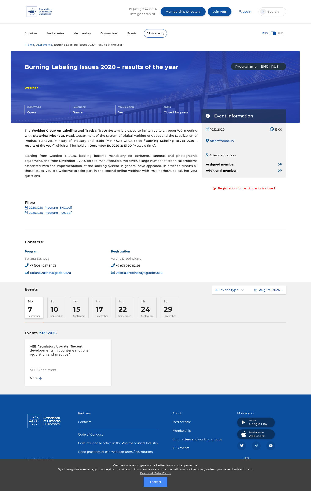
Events (132, 33)
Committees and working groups (197, 439)
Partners (84, 413)
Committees (109, 33)
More (34, 378)
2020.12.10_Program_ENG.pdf (50, 208)
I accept (155, 482)
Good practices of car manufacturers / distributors (115, 452)
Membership (82, 33)
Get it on (258, 422)
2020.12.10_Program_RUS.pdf (50, 213)
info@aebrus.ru (142, 14)
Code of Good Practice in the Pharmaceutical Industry (118, 443)
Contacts (84, 422)
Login (247, 12)
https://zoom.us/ (222, 141)
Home (29, 44)
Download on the (257, 434)
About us (31, 33)
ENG (264, 67)
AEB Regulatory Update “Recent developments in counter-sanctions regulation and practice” (59, 350)
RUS (275, 67)
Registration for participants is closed (246, 188)
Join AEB (219, 12)
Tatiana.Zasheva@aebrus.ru (50, 273)
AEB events (44, 44)
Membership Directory (183, 12)
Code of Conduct (90, 434)
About (177, 413)
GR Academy (155, 33)
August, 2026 (269, 290)
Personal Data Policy (155, 473)
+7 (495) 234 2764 (143, 9)
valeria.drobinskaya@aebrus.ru (139, 273)
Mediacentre (55, 33)
